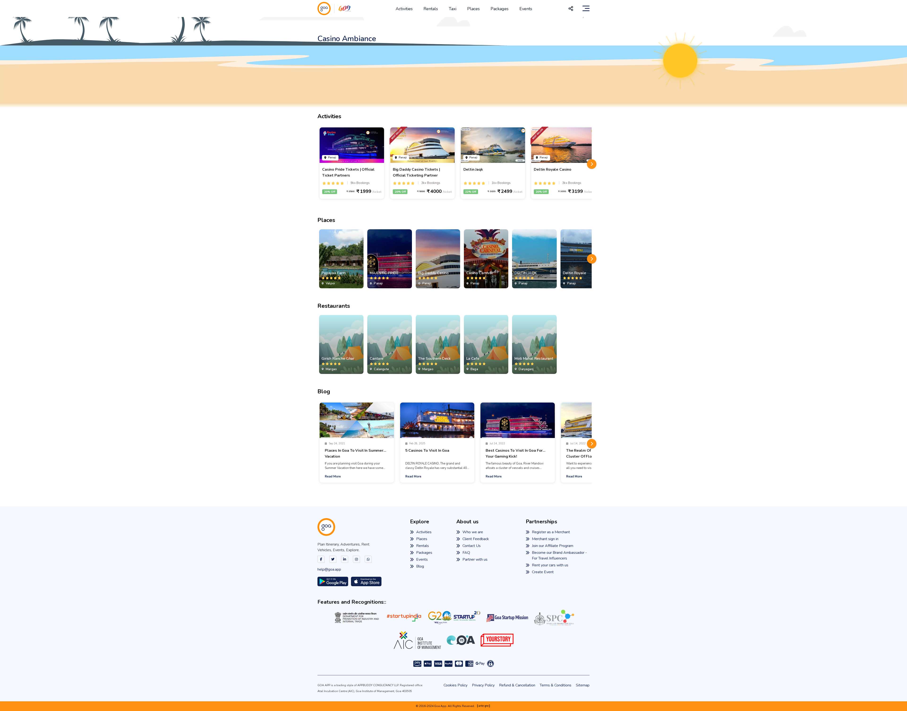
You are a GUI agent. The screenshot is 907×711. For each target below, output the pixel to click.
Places (473, 9)
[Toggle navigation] (586, 8)
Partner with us (475, 559)
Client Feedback (475, 539)
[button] (592, 164)
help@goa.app (329, 569)
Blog (420, 566)
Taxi (452, 9)
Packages (500, 9)
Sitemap (583, 685)
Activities (404, 9)
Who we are (472, 532)
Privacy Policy (483, 685)
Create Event (543, 572)
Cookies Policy (455, 685)
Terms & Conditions (555, 685)
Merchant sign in (545, 539)
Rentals (431, 9)
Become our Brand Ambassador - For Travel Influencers (559, 555)
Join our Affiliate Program (552, 545)
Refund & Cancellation (517, 685)
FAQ (466, 552)
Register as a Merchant (551, 532)
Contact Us (471, 545)
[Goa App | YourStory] (497, 640)
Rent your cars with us (550, 565)
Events (525, 9)
